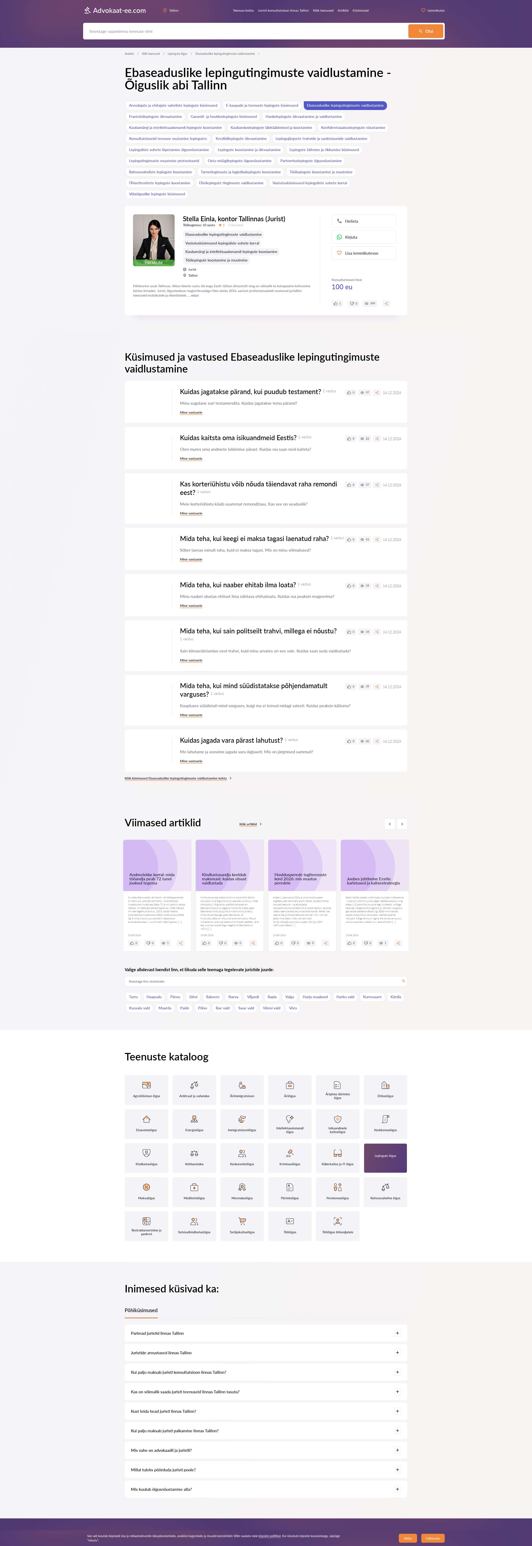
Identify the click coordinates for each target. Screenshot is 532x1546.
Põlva (202, 1008)
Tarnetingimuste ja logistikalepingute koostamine (241, 172)
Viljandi (253, 996)
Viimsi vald (271, 1008)
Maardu (165, 1008)
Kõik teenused (151, 53)
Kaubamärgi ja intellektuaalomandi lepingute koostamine (175, 127)
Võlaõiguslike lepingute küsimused (157, 194)
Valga (289, 996)
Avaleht (129, 53)
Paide (184, 1008)
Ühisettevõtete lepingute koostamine (159, 183)
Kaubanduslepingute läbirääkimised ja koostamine (271, 127)
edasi (195, 295)
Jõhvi (193, 996)
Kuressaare (372, 996)
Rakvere (213, 996)
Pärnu (175, 996)
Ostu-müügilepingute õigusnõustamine (240, 160)
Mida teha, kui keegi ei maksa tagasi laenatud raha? (254, 538)
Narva (233, 996)
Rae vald (223, 1008)
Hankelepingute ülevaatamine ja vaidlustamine (304, 116)
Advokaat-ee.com (119, 10)
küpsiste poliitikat (270, 1536)
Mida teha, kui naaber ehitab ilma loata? (238, 585)
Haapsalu (154, 996)
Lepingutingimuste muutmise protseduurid (164, 160)
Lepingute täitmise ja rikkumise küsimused (324, 149)
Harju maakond (315, 996)
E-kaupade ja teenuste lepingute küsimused (262, 105)
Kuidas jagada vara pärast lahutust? (231, 740)
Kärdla (395, 996)
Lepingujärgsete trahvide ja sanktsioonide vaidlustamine (321, 138)
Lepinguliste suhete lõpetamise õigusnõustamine (169, 149)
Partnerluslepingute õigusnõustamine (311, 160)
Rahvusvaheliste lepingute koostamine (160, 172)
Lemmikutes (436, 10)
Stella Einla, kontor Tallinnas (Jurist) (234, 219)
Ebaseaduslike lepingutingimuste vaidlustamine (345, 105)
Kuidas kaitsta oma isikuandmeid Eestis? (238, 438)
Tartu (133, 996)
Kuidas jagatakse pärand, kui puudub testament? (250, 391)
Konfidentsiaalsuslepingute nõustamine (353, 127)
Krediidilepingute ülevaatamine (241, 138)
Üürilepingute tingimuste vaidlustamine (231, 183)
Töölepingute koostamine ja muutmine (321, 172)
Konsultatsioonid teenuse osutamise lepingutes (168, 138)
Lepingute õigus (177, 53)
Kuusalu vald (139, 1008)
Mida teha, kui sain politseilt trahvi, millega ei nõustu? (258, 631)
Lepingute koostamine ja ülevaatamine (249, 149)
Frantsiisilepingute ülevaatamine (155, 116)
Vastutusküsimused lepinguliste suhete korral (309, 183)
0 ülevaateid (235, 225)
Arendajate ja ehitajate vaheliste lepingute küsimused (173, 105)
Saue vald (246, 1008)
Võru (293, 1008)
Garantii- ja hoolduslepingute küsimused (224, 116)
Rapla (272, 996)
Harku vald (345, 996)
